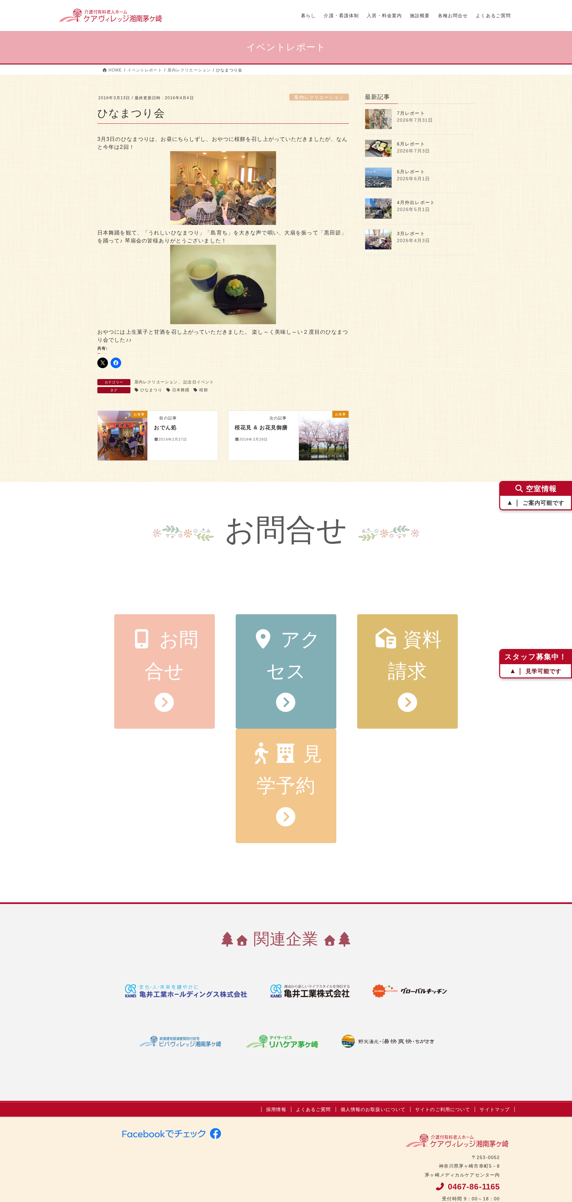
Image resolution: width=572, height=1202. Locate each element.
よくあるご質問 (313, 1109)
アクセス (293, 655)
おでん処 (165, 427)
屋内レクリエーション (319, 97)
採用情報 (276, 1109)
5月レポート (411, 171)
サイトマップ (495, 1109)
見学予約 (289, 769)
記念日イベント (198, 382)
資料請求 (415, 655)
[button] (223, 188)
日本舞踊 (180, 390)
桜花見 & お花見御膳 (261, 427)
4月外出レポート (416, 202)
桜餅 (203, 390)
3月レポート (411, 233)
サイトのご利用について (442, 1109)
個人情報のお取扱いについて (373, 1109)
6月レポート (411, 144)
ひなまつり (151, 390)
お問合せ (172, 655)
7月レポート (411, 113)
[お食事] (122, 435)
